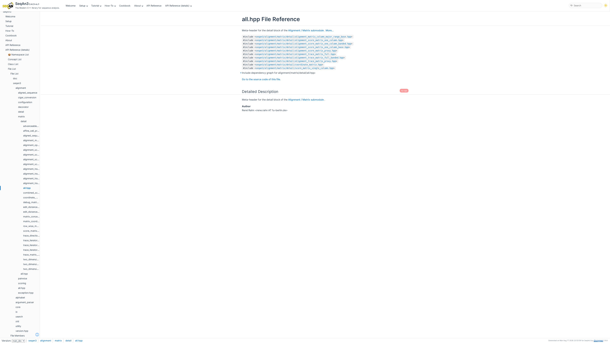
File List (12, 68)
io (16, 311)
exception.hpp (26, 292)
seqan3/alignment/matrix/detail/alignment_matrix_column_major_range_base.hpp (303, 36)
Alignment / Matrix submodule (306, 30)
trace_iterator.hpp (32, 240)
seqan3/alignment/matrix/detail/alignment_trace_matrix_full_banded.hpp (299, 57)
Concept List (14, 59)
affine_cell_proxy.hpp (34, 130)
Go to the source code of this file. (261, 79)
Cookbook (124, 5)
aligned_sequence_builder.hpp (39, 135)
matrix (21, 116)
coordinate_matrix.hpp (35, 197)
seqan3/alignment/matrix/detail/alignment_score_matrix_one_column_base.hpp (302, 47)
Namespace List (20, 54)
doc (15, 78)
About (137, 5)
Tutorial (95, 5)
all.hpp (27, 188)
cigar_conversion (27, 97)
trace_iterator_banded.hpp (37, 245)
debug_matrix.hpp (33, 202)
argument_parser (25, 302)
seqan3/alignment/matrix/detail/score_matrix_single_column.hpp (294, 68)
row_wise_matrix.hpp (34, 226)
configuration (25, 102)
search (19, 316)
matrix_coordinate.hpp (35, 221)
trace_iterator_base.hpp (36, 250)
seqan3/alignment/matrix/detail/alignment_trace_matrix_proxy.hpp (296, 61)
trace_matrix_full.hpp (34, 254)
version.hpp (22, 331)
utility (18, 326)
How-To (109, 5)
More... (330, 30)
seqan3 (17, 83)
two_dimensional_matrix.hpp (38, 259)
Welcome (70, 5)
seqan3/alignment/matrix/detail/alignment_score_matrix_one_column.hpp (299, 40)
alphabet (20, 297)
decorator (23, 107)
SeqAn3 (7, 11)
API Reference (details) (177, 5)
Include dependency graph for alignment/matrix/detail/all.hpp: (278, 72)
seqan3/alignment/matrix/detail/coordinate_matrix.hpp (289, 64)
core (18, 307)
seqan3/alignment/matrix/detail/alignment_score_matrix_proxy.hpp (296, 50)
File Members (17, 335)
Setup (82, 5)
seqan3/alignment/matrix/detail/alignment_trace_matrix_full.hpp (295, 54)
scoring (22, 283)
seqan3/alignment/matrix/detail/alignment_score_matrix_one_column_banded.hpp (303, 43)
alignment (21, 88)
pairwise (22, 278)
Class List (13, 64)
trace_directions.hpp (34, 235)
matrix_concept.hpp (34, 216)
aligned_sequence (27, 92)
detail (21, 111)
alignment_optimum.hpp (36, 145)
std (17, 321)
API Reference (153, 5)
